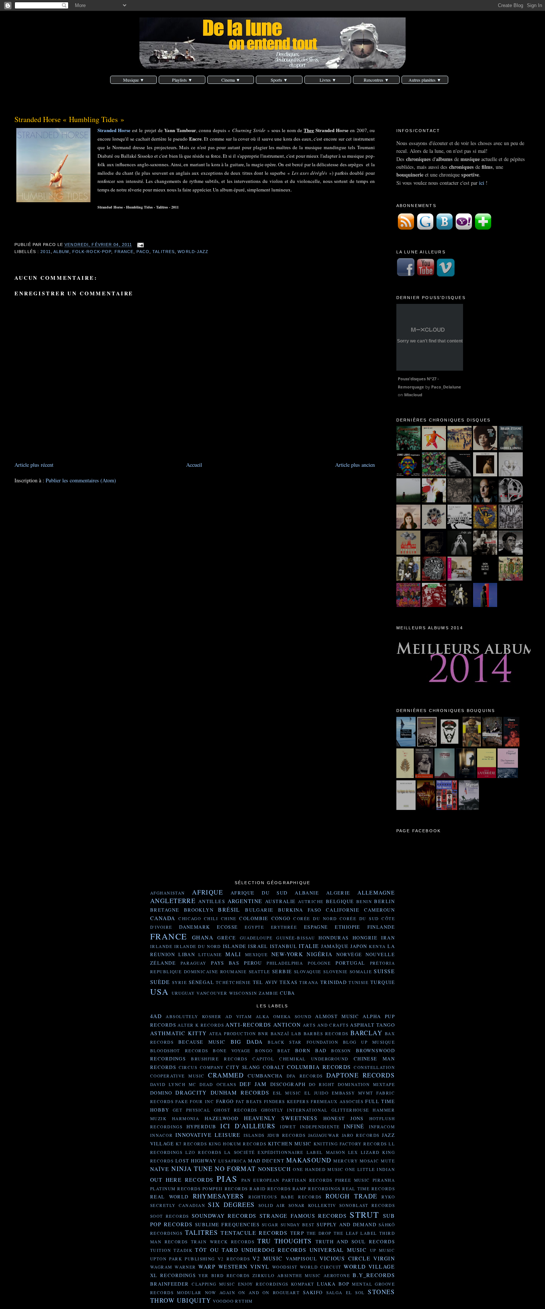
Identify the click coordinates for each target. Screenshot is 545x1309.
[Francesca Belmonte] (511, 500)
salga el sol (345, 1292)
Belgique (340, 901)
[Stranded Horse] (459, 448)
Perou (253, 962)
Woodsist (284, 1267)
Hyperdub (201, 1126)
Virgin (384, 1258)
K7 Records (191, 1143)
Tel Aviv (265, 982)
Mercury (345, 1161)
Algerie (338, 892)
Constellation (374, 1067)
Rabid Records (270, 1188)
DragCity (191, 1092)
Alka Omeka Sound (283, 1016)
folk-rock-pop (92, 251)
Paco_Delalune (446, 387)
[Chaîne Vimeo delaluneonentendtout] (445, 274)
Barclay (366, 1032)
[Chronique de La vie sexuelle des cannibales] (472, 744)
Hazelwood (222, 1118)
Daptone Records (360, 1075)
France (124, 251)
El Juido (316, 1093)
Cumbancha (265, 1075)
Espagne (316, 926)
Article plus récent (33, 464)
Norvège (349, 954)
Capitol (263, 1059)
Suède (160, 981)
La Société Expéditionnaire (264, 1152)
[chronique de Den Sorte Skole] (485, 578)
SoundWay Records (224, 1215)
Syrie (179, 982)
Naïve (159, 1168)
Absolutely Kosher (193, 1016)
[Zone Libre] (408, 474)
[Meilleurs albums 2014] (470, 687)
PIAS (227, 1178)
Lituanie (210, 954)
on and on (254, 1292)
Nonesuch (274, 1168)
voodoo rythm (232, 1301)
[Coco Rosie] (434, 500)
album (61, 251)
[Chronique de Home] (405, 776)
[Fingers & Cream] (408, 500)
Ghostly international (294, 1110)
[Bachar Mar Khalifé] (459, 474)
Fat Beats (249, 1101)
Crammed (226, 1075)
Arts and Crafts (326, 1025)
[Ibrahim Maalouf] (485, 474)
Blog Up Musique (369, 1042)
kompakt (302, 1284)
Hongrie (365, 937)
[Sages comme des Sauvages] (434, 474)
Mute (388, 1161)
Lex (353, 1152)
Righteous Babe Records (284, 1197)
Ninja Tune (191, 1168)
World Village (369, 1266)
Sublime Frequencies (227, 1224)
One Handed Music (318, 1169)
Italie (309, 945)
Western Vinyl (244, 1266)
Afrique (207, 892)
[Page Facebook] (405, 274)
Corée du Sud (359, 918)
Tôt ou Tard (216, 1249)
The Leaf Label (355, 1233)
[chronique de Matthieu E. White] (459, 578)
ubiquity (194, 1300)
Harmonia (185, 1118)
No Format (235, 1168)
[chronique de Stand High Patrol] (434, 578)
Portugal (350, 962)
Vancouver (211, 993)
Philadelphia (285, 963)
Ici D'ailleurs (247, 1126)
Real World (169, 1196)
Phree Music (352, 1180)
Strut (364, 1214)
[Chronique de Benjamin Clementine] (485, 604)
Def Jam (253, 1083)
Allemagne (376, 892)
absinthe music (299, 1275)
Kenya (377, 946)
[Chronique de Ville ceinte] (427, 744)
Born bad (311, 1050)
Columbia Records (319, 1066)
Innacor (161, 1135)
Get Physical (191, 1110)
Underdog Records (274, 1249)
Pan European (260, 1180)
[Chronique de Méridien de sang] (426, 807)
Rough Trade (351, 1196)
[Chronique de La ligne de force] (406, 807)
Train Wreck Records (222, 1241)
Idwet (288, 1126)
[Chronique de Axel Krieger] (511, 552)
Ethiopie (347, 926)
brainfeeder (169, 1283)
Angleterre (172, 900)
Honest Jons (343, 1118)
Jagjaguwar (323, 1135)
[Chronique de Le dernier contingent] (492, 744)
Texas (288, 982)
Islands (254, 1135)
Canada (162, 918)
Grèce (226, 937)
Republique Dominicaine (184, 971)
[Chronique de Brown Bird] (434, 526)
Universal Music (338, 1249)
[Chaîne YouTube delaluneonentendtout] (425, 274)
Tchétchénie (233, 982)
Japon (358, 946)
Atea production (232, 1033)
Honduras (333, 937)
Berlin (384, 901)
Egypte (254, 927)
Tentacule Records (254, 1232)
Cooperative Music (177, 1076)
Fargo (225, 1101)
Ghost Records (235, 1110)
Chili (211, 918)
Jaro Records (361, 1135)
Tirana (308, 982)
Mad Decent (266, 1160)
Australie (280, 901)
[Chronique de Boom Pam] (485, 526)
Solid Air (271, 1205)
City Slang (243, 1067)
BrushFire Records (219, 1059)
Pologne (319, 963)
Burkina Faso (299, 909)
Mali (233, 954)
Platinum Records (175, 1188)
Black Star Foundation (303, 1042)
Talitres (163, 251)
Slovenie (335, 971)
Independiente (320, 1126)
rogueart (286, 1292)
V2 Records (234, 1259)
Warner (185, 1267)
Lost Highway (196, 1160)
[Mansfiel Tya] (511, 474)
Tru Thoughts (284, 1241)
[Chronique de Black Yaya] (459, 552)
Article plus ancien (355, 464)
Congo (281, 918)
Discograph (287, 1084)
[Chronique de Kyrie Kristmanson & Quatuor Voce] (485, 552)
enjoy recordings (263, 1284)
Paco (142, 251)
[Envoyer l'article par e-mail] (139, 245)
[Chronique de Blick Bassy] (459, 526)
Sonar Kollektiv (312, 1205)
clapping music (213, 1284)
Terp (297, 1233)
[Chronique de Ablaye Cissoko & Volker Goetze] (459, 604)
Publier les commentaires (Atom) (81, 480)
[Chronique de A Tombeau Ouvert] (469, 807)
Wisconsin (243, 993)
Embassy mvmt (352, 1093)
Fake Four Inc (194, 1101)
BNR (263, 1033)
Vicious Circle (345, 1258)
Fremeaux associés (337, 1101)
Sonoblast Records (367, 1205)
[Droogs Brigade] (408, 448)
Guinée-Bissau (295, 938)
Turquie (382, 982)
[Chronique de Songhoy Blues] (408, 578)
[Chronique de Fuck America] (446, 807)
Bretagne (164, 909)
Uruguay (183, 993)
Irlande (161, 946)
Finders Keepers (286, 1101)
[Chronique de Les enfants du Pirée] (445, 776)
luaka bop (333, 1283)
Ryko (388, 1197)
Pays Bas (225, 962)
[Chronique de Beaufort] (466, 776)
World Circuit (320, 1267)
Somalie (361, 971)
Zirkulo (263, 1275)
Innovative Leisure (208, 1134)
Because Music (202, 1042)
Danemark (194, 926)
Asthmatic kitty (178, 1033)
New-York (287, 954)
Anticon (287, 1024)
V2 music (267, 1258)
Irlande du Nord (197, 946)
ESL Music (287, 1093)
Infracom (382, 1126)
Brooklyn (199, 909)
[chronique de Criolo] (511, 578)
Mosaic (369, 1161)
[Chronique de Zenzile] (408, 552)
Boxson (341, 1050)
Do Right (322, 1084)
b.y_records (374, 1275)
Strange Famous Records (303, 1215)
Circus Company (201, 1067)
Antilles (211, 901)
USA (159, 991)
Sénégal (201, 982)
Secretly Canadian (177, 1205)
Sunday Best (298, 1224)
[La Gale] (459, 500)
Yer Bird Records (224, 1275)
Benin (364, 901)
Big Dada (247, 1041)
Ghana (202, 937)
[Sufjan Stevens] (511, 448)
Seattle (259, 971)
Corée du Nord (315, 918)
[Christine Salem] (485, 448)
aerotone (337, 1275)
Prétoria (382, 963)
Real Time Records (368, 1188)
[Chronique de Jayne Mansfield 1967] (424, 776)
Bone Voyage (231, 1050)
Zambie (268, 993)
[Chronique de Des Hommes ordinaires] (508, 776)
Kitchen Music (290, 1143)
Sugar (270, 1224)
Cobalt (274, 1067)
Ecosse (227, 926)
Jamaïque (335, 946)
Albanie (307, 892)
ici (481, 182)
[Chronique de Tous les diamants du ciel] (511, 744)
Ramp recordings (317, 1188)
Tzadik (183, 1250)
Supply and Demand (346, 1224)
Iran (388, 937)
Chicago (189, 918)
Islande (235, 946)
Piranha (384, 1180)
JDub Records (286, 1135)
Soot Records (169, 1216)
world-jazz (193, 251)
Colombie (253, 918)
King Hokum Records (237, 1143)
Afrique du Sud (259, 892)
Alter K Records (201, 1025)
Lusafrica (232, 1161)
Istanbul (283, 946)
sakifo (313, 1292)
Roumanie (233, 971)
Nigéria (319, 954)
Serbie (282, 971)
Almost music (337, 1016)
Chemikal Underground (313, 1059)
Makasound (308, 1160)
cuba (287, 993)
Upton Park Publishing (182, 1259)
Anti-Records (248, 1024)
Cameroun (379, 909)
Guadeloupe (256, 938)
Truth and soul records (355, 1241)
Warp (206, 1266)
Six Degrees (231, 1204)
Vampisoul (301, 1258)
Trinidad (333, 982)
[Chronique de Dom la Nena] (408, 526)
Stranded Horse (114, 130)
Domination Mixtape (366, 1084)
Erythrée (284, 927)
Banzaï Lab (286, 1033)
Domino (161, 1092)
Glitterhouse (350, 1110)
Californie (342, 909)
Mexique (256, 954)
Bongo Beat (272, 1050)
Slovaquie (307, 971)
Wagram (161, 1267)
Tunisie (359, 982)
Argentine (245, 901)
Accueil (194, 464)
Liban (186, 954)
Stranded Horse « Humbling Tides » (69, 119)
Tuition (160, 1250)
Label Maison (326, 1152)
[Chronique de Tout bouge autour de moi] (486, 776)
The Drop (319, 1233)
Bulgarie (259, 909)
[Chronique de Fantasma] (408, 604)
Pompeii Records (225, 1188)
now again (220, 1292)
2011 (45, 251)
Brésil (229, 909)
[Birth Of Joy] (434, 448)
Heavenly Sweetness (280, 1118)
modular (189, 1292)
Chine (229, 918)
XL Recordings (173, 1275)
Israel (258, 946)
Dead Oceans (217, 1084)
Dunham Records (240, 1092)
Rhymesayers (218, 1196)
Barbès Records (326, 1033)
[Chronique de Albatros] (406, 744)
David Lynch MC (173, 1084)
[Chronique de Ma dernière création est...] (449, 744)
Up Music (382, 1250)
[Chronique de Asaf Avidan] (434, 552)
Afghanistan (167, 893)
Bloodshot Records (179, 1050)
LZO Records (203, 1152)
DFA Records (305, 1076)
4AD (156, 1016)
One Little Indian (370, 1169)
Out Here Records (182, 1179)
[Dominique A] (485, 500)
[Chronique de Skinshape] (511, 526)
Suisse (384, 971)
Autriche (310, 901)
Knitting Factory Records (350, 1143)
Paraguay (193, 963)
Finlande (381, 926)
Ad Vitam (238, 1016)
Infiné (354, 1126)
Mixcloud (413, 394)
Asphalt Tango (372, 1024)
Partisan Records (307, 1180)
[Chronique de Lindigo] (434, 604)
